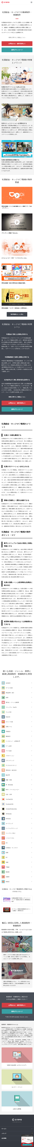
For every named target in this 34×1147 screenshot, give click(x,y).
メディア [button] (4, 1133)
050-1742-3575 (11, 1017)
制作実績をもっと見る (17, 314)
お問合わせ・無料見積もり (17, 43)
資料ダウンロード (17, 50)
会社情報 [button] (4, 1138)
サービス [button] (4, 1128)
